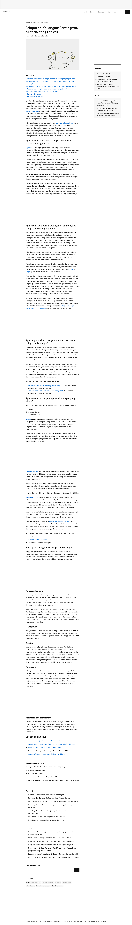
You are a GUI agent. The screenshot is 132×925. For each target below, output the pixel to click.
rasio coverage (40, 308)
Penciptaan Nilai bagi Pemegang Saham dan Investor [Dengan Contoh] (53, 857)
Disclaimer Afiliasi (67, 921)
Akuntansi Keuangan (35, 773)
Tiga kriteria (30, 148)
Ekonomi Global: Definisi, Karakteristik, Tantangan (46, 795)
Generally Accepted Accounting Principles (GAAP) (45, 391)
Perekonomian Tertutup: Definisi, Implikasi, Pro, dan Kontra (49, 798)
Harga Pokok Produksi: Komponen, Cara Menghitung (46, 767)
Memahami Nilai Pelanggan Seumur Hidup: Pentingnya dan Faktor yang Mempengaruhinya (108, 103)
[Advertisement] (66, 5)
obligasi (28, 272)
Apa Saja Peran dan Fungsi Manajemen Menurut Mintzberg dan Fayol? (53, 801)
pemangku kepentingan (64, 123)
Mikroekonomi (30, 886)
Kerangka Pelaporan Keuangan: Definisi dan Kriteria (46, 754)
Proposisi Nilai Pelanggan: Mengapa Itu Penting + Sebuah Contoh (51, 841)
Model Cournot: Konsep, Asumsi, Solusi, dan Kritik (46, 820)
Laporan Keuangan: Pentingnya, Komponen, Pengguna (47, 741)
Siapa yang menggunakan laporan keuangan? (43, 91)
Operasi (38, 886)
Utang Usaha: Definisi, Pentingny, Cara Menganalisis (46, 777)
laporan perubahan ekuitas (59, 521)
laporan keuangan (32, 111)
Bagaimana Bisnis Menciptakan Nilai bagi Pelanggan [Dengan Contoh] (53, 854)
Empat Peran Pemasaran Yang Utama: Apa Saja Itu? (46, 817)
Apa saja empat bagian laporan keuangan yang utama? (47, 89)
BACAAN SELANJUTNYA (35, 96)
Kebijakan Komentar (93, 921)
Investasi (51, 883)
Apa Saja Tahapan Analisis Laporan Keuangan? (44, 747)
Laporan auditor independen (38, 539)
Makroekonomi (66, 883)
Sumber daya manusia (56, 886)
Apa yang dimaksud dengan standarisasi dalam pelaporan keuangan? (52, 86)
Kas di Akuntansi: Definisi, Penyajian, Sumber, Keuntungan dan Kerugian (53, 780)
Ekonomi (45, 883)
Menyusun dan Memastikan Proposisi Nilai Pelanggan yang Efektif (51, 845)
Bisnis (39, 883)
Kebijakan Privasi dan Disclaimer (52, 921)
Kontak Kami (103, 921)
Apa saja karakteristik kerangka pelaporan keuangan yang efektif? (51, 79)
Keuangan (58, 883)
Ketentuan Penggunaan (80, 921)
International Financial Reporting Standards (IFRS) (45, 386)
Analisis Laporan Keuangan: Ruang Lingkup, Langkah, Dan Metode (51, 744)
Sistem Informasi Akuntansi (37, 770)
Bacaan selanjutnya (34, 94)
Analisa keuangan (31, 883)
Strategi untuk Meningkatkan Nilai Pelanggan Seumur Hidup (49, 838)
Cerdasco (6, 12)
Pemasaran (45, 886)
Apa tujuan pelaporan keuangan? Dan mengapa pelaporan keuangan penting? (51, 82)
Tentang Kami (39, 921)
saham (71, 269)
